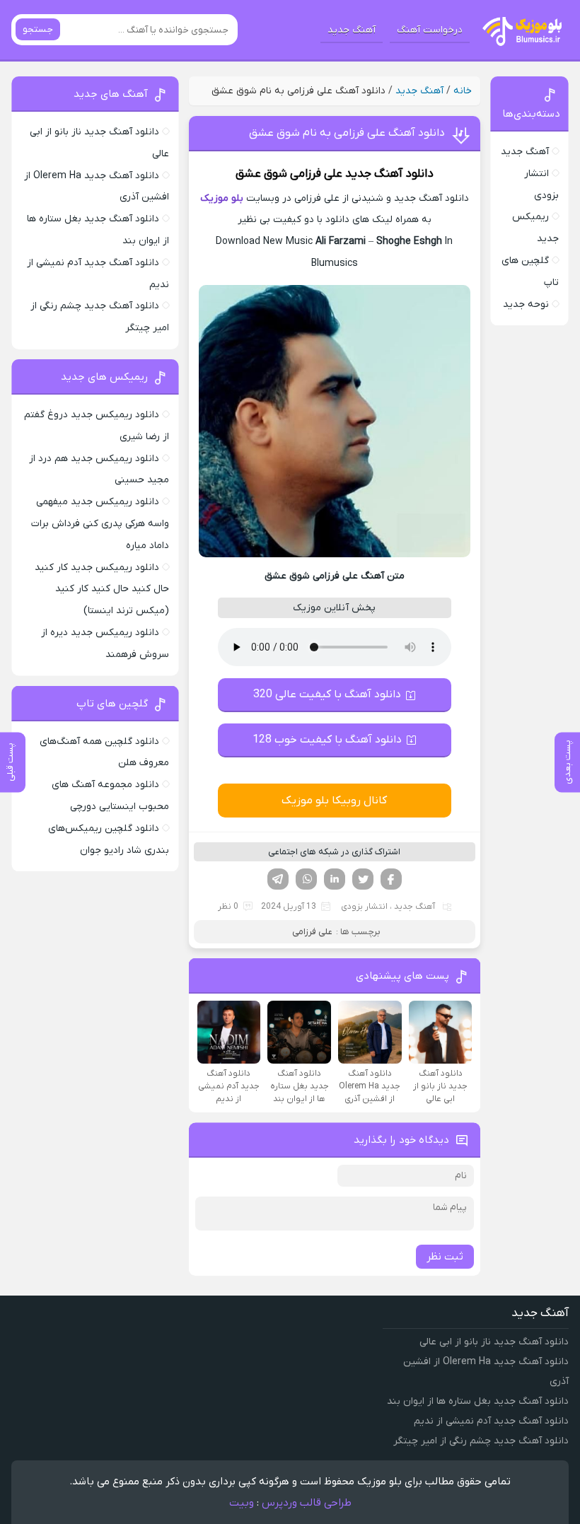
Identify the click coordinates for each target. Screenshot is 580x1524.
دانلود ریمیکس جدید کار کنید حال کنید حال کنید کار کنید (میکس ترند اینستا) (102, 589)
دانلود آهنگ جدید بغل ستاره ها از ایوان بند (478, 1401)
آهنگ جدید (351, 30)
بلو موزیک (221, 198)
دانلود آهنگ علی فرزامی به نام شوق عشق (347, 133)
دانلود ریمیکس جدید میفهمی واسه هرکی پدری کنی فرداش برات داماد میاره (100, 523)
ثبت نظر (445, 1257)
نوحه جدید (526, 304)
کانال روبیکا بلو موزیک (334, 800)
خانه (462, 91)
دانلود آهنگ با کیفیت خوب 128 (327, 740)
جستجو (38, 29)
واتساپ (306, 879)
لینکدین (334, 879)
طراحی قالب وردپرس (307, 1503)
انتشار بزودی (364, 906)
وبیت (241, 1503)
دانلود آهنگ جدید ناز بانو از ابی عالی (494, 1342)
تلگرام (278, 879)
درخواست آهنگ (430, 30)
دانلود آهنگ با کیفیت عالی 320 (327, 694)
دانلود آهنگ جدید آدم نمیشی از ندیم (491, 1421)
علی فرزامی (316, 174)
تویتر (362, 879)
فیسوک (391, 879)
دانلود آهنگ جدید (389, 174)
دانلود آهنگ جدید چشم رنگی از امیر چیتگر (481, 1441)
